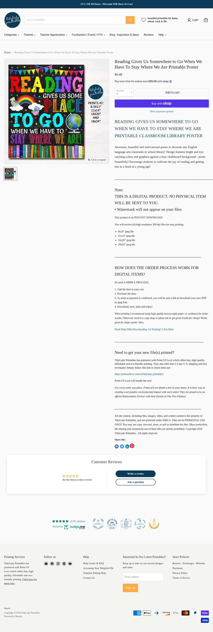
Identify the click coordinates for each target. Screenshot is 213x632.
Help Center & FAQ (93, 563)
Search (7, 608)
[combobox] (75, 20)
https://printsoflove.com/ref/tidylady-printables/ (139, 374)
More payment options (162, 111)
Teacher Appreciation (53, 34)
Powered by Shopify (13, 616)
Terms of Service (181, 577)
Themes (29, 34)
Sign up (130, 587)
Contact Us (89, 577)
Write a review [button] (135, 473)
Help (161, 34)
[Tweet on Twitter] (122, 446)
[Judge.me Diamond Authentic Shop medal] (98, 523)
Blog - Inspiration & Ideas (124, 34)
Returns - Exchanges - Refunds (189, 563)
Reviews (148, 34)
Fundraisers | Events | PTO (87, 34)
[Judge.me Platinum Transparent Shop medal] (140, 523)
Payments (178, 568)
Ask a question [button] (135, 482)
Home (7, 52)
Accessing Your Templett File (98, 568)
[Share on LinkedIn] (127, 446)
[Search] (130, 20)
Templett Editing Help (94, 573)
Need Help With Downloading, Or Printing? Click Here (144, 329)
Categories (10, 34)
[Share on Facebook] (117, 446)
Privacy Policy (180, 573)
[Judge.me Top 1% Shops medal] (154, 523)
